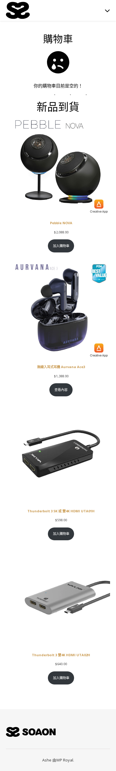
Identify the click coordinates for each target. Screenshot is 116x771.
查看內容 (61, 389)
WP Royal (64, 760)
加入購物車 (61, 246)
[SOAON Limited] (18, 10)
